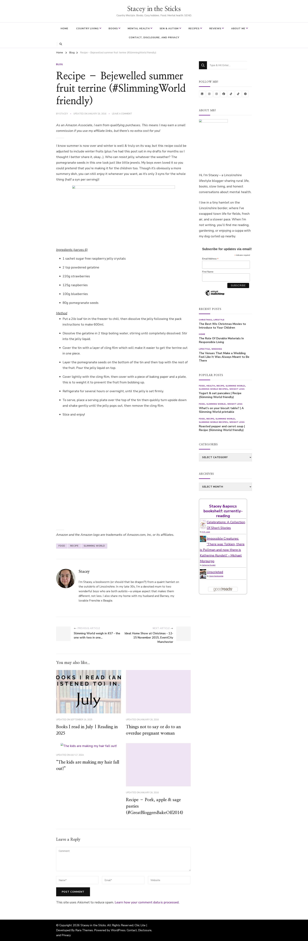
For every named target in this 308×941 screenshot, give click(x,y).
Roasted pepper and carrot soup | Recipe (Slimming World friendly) (222, 428)
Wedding (216, 349)
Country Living (87, 28)
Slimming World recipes (213, 389)
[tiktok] (231, 94)
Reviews (215, 28)
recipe (74, 545)
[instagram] (209, 94)
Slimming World (94, 545)
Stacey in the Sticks (154, 9)
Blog (59, 64)
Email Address (210, 258)
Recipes (193, 28)
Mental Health (139, 28)
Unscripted (215, 572)
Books (113, 28)
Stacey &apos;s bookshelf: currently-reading (223, 511)
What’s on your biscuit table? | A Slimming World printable (221, 410)
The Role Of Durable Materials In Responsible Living (221, 340)
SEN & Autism (169, 28)
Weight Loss (237, 389)
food (62, 545)
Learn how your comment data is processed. (147, 902)
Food (202, 386)
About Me (238, 28)
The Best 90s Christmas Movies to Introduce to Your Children (222, 326)
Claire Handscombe (216, 576)
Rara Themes (84, 930)
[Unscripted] (203, 572)
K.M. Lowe (206, 532)
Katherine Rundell (208, 565)
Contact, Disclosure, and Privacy (154, 37)
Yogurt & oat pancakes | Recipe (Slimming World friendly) (220, 395)
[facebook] (224, 94)
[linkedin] (202, 94)
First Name (207, 271)
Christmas (205, 319)
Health (210, 386)
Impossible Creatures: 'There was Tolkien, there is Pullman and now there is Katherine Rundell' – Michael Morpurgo (222, 549)
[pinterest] (245, 94)
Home (64, 28)
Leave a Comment (122, 114)
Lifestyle (219, 319)
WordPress (118, 930)
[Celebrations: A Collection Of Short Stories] (203, 522)
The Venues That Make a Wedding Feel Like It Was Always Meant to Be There (224, 356)
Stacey (63, 113)
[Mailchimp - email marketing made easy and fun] (214, 295)
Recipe (220, 386)
